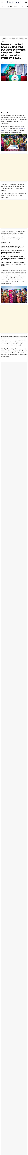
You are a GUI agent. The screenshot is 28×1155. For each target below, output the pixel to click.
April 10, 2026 (4, 62)
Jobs (15, 6)
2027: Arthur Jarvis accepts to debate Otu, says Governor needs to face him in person (13, 264)
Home (2, 6)
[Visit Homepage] (14, 2)
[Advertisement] (14, 22)
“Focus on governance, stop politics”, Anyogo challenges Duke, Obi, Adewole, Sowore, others (13, 258)
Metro (21, 6)
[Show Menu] (2, 2)
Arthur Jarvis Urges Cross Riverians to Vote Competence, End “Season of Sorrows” (12, 252)
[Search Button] (26, 2)
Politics (9, 6)
